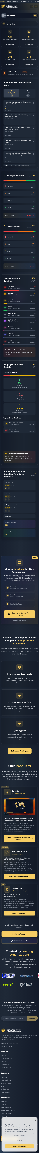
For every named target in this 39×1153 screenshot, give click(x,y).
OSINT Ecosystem (6, 1113)
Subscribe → (33, 1018)
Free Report (5, 1065)
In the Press (5, 1089)
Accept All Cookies (19, 1146)
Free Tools (4, 1101)
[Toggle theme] (32, 6)
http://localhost (11, 505)
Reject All (19, 1140)
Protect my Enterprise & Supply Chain (18, 838)
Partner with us (6, 1080)
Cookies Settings (19, 1135)
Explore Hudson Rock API (18, 876)
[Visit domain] (9, 488)
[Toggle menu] (36, 6)
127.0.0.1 (8, 493)
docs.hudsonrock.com (17, 854)
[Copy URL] (33, 103)
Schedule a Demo (6, 1068)
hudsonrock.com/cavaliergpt (19, 891)
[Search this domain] (6, 488)
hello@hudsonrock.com (10, 1044)
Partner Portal (5, 1092)
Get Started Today (18, 934)
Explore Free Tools (21, 941)
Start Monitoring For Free (20, 614)
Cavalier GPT (5, 1062)
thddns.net (8, 516)
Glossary (4, 1104)
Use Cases (4, 1116)
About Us (4, 1077)
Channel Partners (6, 1083)
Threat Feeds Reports (8, 1110)
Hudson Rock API (6, 1059)
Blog (2, 1086)
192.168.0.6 (9, 482)
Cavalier (3, 1056)
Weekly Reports (6, 1107)
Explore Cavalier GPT (18, 913)
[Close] (35, 1120)
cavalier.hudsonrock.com (18, 793)
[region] (19, 1134)
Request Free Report (20, 751)
